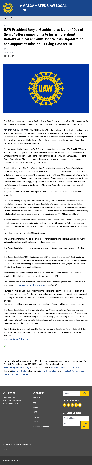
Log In (5, 449)
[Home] (6, 18)
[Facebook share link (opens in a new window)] (9, 56)
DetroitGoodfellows (49, 371)
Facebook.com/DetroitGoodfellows (66, 367)
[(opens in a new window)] (46, 350)
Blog (12, 18)
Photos (35, 422)
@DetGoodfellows (20, 371)
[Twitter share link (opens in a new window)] (5, 56)
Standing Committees (41, 426)
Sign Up (84, 424)
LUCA (35, 412)
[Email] (13, 56)
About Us (36, 398)
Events (35, 407)
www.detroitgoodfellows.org (31, 285)
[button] (84, 393)
